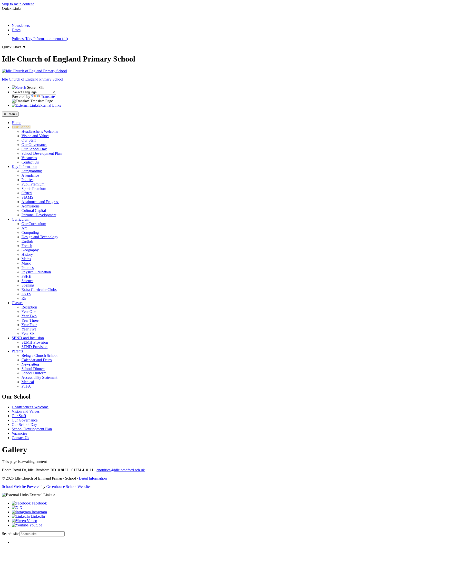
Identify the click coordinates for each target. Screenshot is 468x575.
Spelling (27, 285)
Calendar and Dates (36, 360)
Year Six (28, 333)
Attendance (30, 175)
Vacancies (29, 158)
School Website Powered (21, 486)
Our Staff (28, 140)
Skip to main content (18, 4)
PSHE (26, 276)
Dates (16, 30)
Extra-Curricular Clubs (39, 290)
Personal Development (38, 215)
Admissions (30, 206)
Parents (17, 351)
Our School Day (34, 149)
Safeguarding (31, 171)
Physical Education (36, 272)
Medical (27, 382)
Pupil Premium (32, 184)
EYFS (26, 294)
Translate (48, 96)
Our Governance (34, 145)
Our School (21, 127)
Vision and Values (35, 136)
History (27, 254)
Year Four (29, 325)
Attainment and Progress (40, 202)
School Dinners (33, 369)
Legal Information (93, 478)
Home (16, 123)
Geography (30, 250)
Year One (28, 311)
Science (27, 281)
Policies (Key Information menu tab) (40, 39)
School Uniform (33, 373)
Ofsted (26, 193)
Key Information (24, 166)
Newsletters (21, 25)
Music (26, 263)
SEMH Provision (34, 342)
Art (24, 228)
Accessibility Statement (39, 377)
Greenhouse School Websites (68, 486)
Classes (17, 303)
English (27, 241)
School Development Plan (41, 153)
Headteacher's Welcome (39, 131)
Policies (27, 180)
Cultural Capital (33, 210)
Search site (10, 534)
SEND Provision (34, 347)
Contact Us (30, 162)
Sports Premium (33, 188)
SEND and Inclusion (28, 338)
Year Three (30, 320)
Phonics (27, 268)
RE (24, 298)
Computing (30, 232)
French (26, 246)
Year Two (29, 316)
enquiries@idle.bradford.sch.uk (121, 470)
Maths (26, 259)
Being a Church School (39, 355)
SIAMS (27, 197)
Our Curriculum (33, 224)
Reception (29, 307)
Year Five (28, 329)
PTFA (26, 386)
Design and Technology (39, 237)
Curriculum (20, 219)
